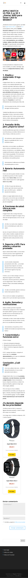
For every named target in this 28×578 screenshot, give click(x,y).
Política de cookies (8, 552)
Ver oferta (11, 454)
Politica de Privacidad (9, 555)
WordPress (18, 576)
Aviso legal (6, 550)
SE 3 (22, 26)
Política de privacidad (20, 522)
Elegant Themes (17, 574)
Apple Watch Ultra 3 (11, 26)
